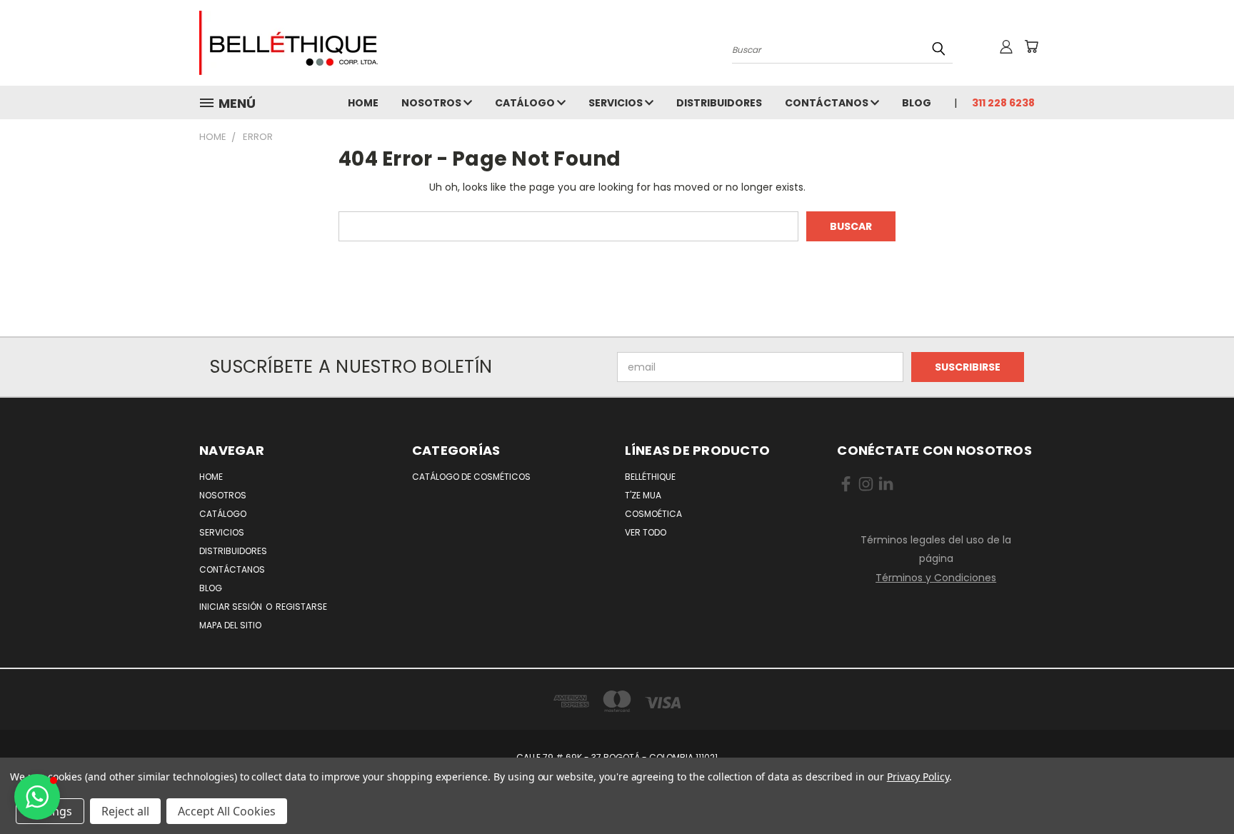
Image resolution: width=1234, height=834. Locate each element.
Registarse (301, 607)
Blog (916, 103)
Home (363, 103)
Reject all (125, 811)
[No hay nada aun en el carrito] (1031, 46)
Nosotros (432, 103)
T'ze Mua (643, 495)
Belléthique (650, 477)
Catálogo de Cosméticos (471, 477)
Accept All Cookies (227, 811)
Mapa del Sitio (230, 625)
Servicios (616, 103)
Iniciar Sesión (231, 607)
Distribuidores (719, 103)
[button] (37, 797)
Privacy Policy (918, 776)
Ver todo (645, 532)
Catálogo (526, 103)
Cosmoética (653, 514)
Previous (1196, 789)
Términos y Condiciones (936, 578)
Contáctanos (828, 103)
